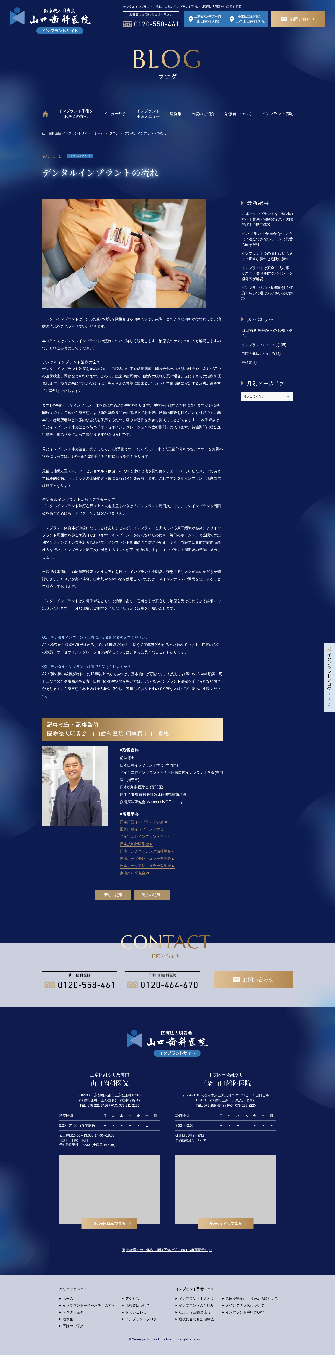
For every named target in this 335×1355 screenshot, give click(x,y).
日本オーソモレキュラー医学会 (145, 866)
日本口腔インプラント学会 (142, 822)
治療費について (238, 114)
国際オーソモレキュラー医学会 (145, 858)
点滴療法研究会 (132, 873)
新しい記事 (113, 895)
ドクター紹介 (114, 114)
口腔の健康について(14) (261, 354)
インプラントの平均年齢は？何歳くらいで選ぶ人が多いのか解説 (267, 293)
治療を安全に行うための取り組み (252, 1298)
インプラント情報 (277, 114)
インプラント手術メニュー (148, 114)
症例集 (175, 114)
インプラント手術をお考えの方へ (75, 114)
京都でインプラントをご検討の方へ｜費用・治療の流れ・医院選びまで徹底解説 (267, 219)
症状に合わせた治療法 (196, 1319)
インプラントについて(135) (263, 345)
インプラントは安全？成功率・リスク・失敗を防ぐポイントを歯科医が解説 (267, 273)
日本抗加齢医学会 (134, 844)
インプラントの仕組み (196, 1305)
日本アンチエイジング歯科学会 (145, 851)
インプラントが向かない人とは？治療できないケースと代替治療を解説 (267, 239)
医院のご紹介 (203, 114)
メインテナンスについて (245, 1305)
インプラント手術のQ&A (245, 1312)
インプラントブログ (141, 1319)
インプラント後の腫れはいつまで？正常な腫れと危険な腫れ (267, 256)
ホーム (68, 1298)
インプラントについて (79, 156)
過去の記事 (151, 895)
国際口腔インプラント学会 (142, 829)
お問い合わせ (135, 1312)
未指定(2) (249, 363)
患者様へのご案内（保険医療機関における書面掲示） (167, 1250)
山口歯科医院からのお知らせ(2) (267, 333)
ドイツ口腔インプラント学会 (143, 836)
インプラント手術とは (196, 1298)
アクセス (132, 1298)
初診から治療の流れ (194, 1312)
